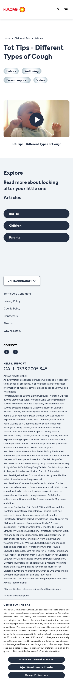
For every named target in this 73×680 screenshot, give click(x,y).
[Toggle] (65, 9)
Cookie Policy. (20, 647)
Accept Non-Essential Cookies (36, 659)
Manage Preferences (36, 675)
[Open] (58, 9)
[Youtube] (7, 352)
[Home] (14, 9)
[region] (36, 639)
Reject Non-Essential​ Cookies (37, 667)
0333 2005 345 (31, 369)
